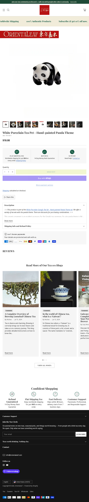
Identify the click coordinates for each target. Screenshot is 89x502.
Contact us (76, 158)
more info (73, 1)
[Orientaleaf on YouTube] (7, 465)
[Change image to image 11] (79, 124)
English (6, 482)
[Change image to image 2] (13, 124)
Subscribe (81, 434)
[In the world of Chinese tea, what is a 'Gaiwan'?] (58, 289)
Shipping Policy (21, 160)
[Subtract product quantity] (5, 172)
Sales (31, 491)
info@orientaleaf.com (14, 455)
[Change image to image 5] (35, 124)
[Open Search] (8, 10)
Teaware (10, 491)
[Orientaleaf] (44, 10)
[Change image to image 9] (65, 124)
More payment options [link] (44, 185)
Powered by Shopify (31, 486)
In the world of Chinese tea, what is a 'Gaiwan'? (56, 315)
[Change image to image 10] (72, 124)
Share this (10, 197)
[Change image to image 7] (50, 124)
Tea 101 (16, 491)
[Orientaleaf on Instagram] (3, 465)
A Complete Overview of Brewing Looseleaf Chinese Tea (20, 315)
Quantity (6, 167)
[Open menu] (4, 10)
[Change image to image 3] (20, 124)
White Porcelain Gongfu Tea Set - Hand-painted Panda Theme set (49, 209)
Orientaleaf (18, 486)
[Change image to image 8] (57, 124)
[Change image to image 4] (28, 124)
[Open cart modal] (84, 10)
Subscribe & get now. (63, 21)
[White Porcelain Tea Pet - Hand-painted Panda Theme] (44, 75)
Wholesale (24, 491)
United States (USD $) (23, 482)
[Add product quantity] (12, 172)
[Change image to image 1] (6, 124)
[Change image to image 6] (43, 124)
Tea (4, 491)
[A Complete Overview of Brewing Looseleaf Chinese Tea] (21, 289)
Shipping (6, 190)
